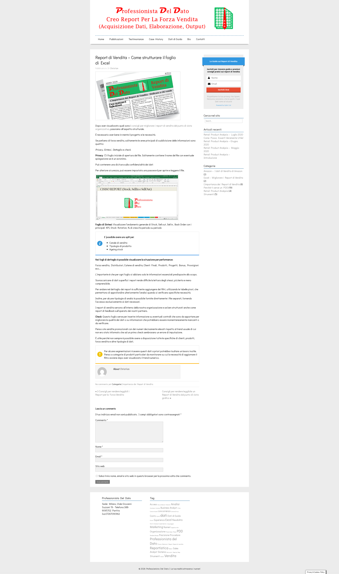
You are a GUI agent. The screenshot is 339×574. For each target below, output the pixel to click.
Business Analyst (168, 507)
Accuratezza (161, 505)
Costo (153, 515)
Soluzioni (169, 552)
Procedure (175, 535)
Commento (101, 420)
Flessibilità (177, 520)
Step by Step (176, 552)
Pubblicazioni (116, 39)
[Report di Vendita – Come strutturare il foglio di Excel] (139, 119)
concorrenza (164, 511)
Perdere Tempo (154, 535)
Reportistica (159, 548)
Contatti (200, 39)
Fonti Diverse (154, 524)
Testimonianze (136, 39)
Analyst (157, 508)
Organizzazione (157, 531)
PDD (180, 531)
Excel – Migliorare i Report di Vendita (223, 177)
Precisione (164, 535)
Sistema (162, 551)
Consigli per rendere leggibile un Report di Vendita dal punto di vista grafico (180, 395)
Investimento (162, 524)
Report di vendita (178, 544)
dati (163, 515)
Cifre (179, 508)
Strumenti (209, 194)
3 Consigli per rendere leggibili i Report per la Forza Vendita (112, 393)
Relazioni (165, 544)
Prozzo (160, 544)
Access (153, 504)
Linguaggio (170, 524)
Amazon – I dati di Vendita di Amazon (223, 171)
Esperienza (159, 520)
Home (101, 39)
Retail (170, 549)
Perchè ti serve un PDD (216, 187)
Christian (114, 68)
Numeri (167, 527)
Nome (99, 446)
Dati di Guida (175, 39)
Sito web (100, 466)
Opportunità (175, 527)
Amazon (168, 505)
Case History (156, 39)
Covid (158, 516)
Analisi (175, 504)
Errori (151, 520)
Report (170, 544)
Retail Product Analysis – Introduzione (217, 156)
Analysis (152, 508)
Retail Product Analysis (216, 190)
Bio (189, 39)
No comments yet (103, 384)
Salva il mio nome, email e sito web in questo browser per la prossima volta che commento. (145, 475)
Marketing (156, 527)
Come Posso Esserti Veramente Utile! (223, 137)
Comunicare (153, 511)
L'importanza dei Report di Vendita (137, 384)
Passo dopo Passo (171, 532)
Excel (168, 520)
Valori (162, 556)
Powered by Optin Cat (223, 105)
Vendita (170, 555)
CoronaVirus (175, 511)
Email (98, 456)
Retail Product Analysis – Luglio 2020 (223, 134)
